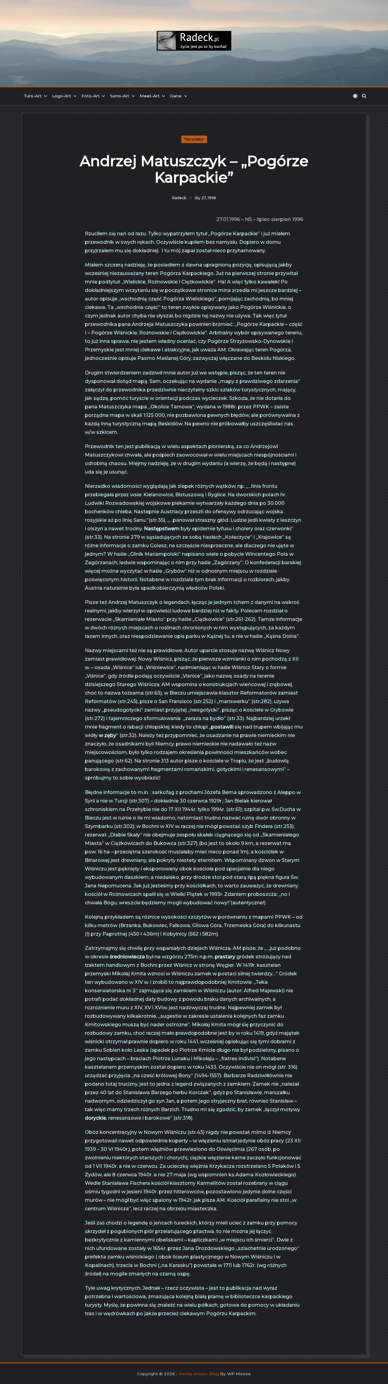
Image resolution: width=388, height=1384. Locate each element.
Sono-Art (119, 95)
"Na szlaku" (194, 139)
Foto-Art (91, 95)
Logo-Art (61, 95)
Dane (176, 95)
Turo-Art (33, 95)
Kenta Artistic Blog (199, 1373)
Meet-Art (149, 95)
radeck (179, 198)
